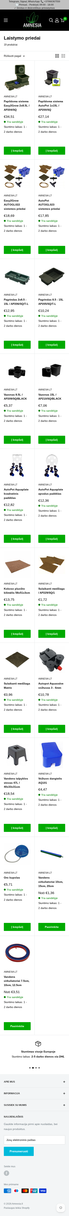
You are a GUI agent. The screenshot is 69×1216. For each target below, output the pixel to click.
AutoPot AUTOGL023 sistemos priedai (49, 204)
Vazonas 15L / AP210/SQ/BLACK (49, 396)
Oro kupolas (12, 877)
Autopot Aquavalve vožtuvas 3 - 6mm (50, 685)
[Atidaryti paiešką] (51, 20)
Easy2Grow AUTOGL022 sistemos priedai (14, 204)
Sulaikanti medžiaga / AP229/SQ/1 (51, 590)
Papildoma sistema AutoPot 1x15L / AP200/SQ (50, 105)
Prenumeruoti (19, 1151)
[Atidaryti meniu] (6, 20)
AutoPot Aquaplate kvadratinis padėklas (16, 493)
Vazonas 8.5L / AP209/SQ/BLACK (15, 396)
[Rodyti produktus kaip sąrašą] (63, 56)
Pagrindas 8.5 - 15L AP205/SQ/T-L (50, 301)
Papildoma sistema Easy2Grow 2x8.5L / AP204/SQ (17, 105)
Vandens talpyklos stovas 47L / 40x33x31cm (16, 782)
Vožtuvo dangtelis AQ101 (50, 780)
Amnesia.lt (10, 96)
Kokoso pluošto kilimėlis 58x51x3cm (17, 590)
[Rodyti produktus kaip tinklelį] (57, 56)
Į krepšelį (17, 150)
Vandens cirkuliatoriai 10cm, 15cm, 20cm (50, 881)
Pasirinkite (52, 926)
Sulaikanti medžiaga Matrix (17, 685)
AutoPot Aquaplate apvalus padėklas (50, 491)
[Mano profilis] (57, 20)
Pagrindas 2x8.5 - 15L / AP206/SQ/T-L (16, 301)
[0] (62, 20)
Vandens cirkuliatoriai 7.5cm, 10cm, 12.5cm (16, 981)
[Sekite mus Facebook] (6, 1173)
